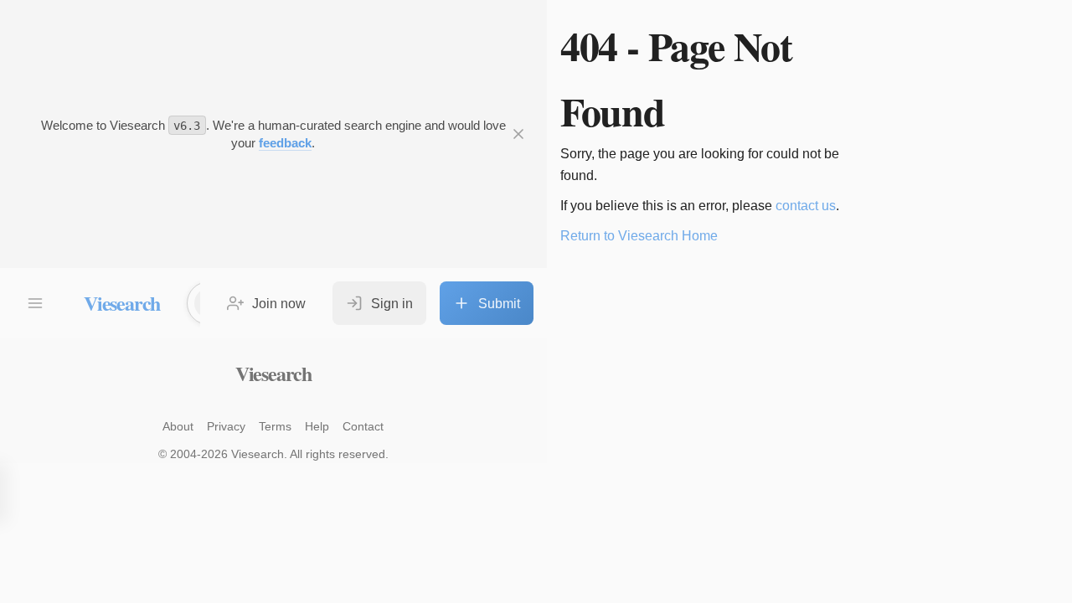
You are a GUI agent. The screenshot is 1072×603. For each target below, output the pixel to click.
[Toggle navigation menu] (35, 303)
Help (317, 426)
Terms (275, 426)
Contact (363, 426)
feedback (285, 143)
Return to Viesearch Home (639, 236)
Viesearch (122, 302)
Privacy (226, 426)
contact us (806, 205)
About (177, 426)
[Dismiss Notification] (518, 134)
